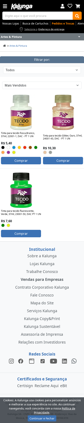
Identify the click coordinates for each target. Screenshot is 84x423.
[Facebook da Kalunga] (21, 361)
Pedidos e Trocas (63, 23)
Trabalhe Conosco (42, 271)
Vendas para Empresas (42, 279)
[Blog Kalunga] (31, 361)
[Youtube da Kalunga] (53, 361)
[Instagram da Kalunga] (11, 361)
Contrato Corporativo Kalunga (42, 287)
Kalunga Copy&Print (42, 318)
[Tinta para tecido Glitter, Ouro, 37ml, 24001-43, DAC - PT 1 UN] (63, 112)
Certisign (25, 385)
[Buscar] (77, 16)
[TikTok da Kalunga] (42, 361)
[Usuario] (62, 6)
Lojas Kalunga (42, 263)
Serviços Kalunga (42, 310)
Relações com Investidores (42, 342)
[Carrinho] (78, 6)
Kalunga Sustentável (42, 326)
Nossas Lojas (10, 23)
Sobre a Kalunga (42, 255)
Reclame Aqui (47, 385)
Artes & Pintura (18, 45)
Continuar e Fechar (42, 418)
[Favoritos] (70, 6)
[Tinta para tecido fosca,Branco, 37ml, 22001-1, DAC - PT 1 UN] (21, 112)
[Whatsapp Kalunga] (74, 361)
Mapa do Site (42, 303)
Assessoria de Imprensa (42, 334)
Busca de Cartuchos (35, 23)
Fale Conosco (42, 295)
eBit (63, 385)
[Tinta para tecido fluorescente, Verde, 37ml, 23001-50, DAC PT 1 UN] (21, 190)
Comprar (21, 160)
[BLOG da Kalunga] (64, 361)
